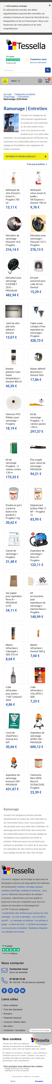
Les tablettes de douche (13, 932)
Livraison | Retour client (15, 1022)
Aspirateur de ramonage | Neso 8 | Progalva (37, 555)
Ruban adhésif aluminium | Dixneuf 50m (37, 372)
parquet (38, 887)
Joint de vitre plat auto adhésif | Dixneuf (12, 328)
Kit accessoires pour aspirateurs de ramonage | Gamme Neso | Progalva (38, 603)
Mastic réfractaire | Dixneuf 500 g (37, 648)
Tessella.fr (6, 879)
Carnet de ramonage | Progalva (12, 554)
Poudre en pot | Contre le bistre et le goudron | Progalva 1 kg (14, 511)
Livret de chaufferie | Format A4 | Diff (12, 737)
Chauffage (9, 97)
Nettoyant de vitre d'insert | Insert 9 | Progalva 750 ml (13, 196)
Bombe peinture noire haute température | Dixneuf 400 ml (14, 375)
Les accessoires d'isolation (14, 928)
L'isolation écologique (37, 924)
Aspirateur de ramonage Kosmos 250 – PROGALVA (13, 780)
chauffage (15, 890)
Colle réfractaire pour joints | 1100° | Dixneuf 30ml (14, 693)
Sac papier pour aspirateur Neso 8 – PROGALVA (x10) (14, 599)
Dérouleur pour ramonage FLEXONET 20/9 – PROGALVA (13, 284)
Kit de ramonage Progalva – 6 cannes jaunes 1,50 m (38, 420)
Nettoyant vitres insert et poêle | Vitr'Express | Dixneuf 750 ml (38, 196)
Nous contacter (11, 1005)
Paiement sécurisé (12, 1018)
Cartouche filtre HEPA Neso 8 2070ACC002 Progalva (37, 781)
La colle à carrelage (21, 917)
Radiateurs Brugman (38, 928)
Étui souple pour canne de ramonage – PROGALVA (37, 464)
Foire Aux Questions (13, 1009)
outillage (25, 890)
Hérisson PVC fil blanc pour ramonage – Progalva (13, 419)
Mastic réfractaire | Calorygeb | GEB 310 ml (12, 649)
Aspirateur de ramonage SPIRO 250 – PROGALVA (37, 737)
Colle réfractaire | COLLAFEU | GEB (36, 692)
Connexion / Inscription (14, 1030)
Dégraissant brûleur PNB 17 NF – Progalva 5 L (38, 510)
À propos (8, 1013)
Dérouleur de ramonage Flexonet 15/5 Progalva (13, 240)
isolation (20, 887)
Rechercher (48, 70)
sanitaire (5, 890)
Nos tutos (8, 1026)
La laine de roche (17, 924)
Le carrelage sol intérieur (21, 920)
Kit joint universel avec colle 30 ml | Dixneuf (38, 282)
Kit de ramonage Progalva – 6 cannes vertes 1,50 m (13, 466)
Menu (14, 81)
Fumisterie (23, 97)
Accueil (7, 94)
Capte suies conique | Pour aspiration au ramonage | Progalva (37, 329)
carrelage (30, 887)
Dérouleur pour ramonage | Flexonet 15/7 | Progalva (38, 240)
